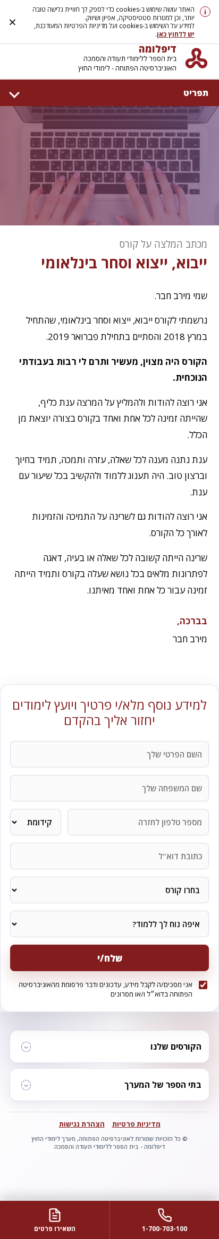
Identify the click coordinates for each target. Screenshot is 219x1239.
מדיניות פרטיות (136, 1124)
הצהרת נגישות (82, 1124)
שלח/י (109, 958)
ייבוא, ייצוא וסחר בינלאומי (124, 262)
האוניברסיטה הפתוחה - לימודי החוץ (127, 68)
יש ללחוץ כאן (176, 34)
